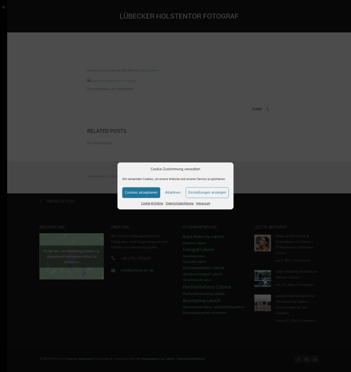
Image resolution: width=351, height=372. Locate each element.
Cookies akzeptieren (141, 192)
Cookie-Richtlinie (152, 203)
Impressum (203, 203)
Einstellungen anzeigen (207, 192)
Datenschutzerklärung (180, 203)
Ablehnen (173, 192)
